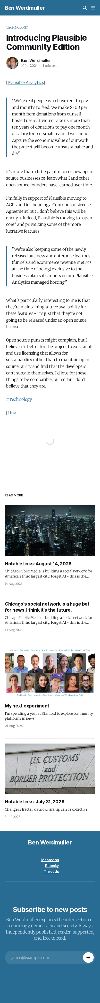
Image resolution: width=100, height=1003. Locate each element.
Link (12, 413)
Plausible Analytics (25, 82)
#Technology (19, 399)
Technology (17, 27)
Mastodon (50, 860)
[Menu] (93, 8)
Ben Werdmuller (25, 7)
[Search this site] (85, 8)
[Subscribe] (88, 957)
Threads (51, 871)
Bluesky (52, 865)
